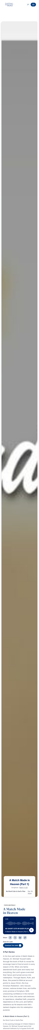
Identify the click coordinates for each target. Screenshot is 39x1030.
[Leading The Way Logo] (9, 4)
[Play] (31, 930)
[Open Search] (28, 4)
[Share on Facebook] (10, 937)
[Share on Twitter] (15, 937)
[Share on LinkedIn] (20, 937)
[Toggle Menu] (33, 4)
